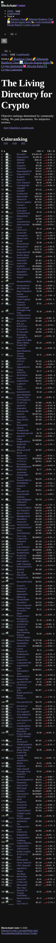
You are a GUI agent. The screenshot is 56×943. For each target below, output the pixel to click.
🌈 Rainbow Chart (16, 19)
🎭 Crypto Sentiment (41, 22)
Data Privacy (24, 933)
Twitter (33, 933)
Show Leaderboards (24, 128)
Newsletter (6, 933)
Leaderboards (13, 13)
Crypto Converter (18, 930)
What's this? (32, 930)
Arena (13, 11)
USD (6, 143)
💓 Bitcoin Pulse (33, 66)
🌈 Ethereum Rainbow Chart (39, 19)
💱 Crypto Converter (30, 25)
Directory (5, 930)
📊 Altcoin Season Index (19, 22)
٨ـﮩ (45, 154)
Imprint (14, 933)
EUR (15, 143)
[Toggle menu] (4, 40)
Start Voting (9, 128)
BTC (24, 143)
